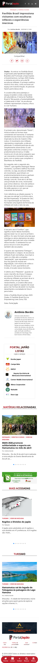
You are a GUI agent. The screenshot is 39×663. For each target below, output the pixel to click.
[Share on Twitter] (17, 61)
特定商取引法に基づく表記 (9, 647)
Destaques (13, 10)
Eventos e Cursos (23, 10)
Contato (34, 643)
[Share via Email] (22, 61)
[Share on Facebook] (12, 61)
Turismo (5, 518)
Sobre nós (4, 643)
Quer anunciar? (26, 643)
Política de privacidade (15, 643)
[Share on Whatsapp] (27, 61)
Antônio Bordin (15, 29)
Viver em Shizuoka (17, 518)
